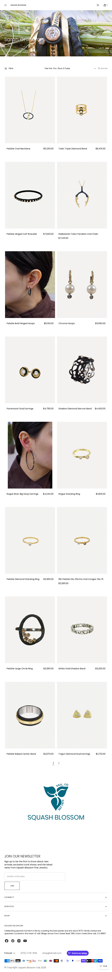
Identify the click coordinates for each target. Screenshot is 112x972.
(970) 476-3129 (28, 953)
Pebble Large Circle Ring (20, 668)
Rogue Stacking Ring (69, 494)
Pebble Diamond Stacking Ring (23, 579)
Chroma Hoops (66, 323)
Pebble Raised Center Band (21, 754)
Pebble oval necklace (18, 148)
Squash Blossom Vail (29, 967)
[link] (30, 110)
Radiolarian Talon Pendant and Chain (78, 234)
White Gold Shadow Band (71, 668)
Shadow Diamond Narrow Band (75, 408)
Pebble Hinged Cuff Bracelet (22, 234)
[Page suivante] (64, 763)
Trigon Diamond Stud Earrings (74, 754)
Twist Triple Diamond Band (72, 148)
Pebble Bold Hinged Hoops (21, 323)
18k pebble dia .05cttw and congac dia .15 (80, 579)
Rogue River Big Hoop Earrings (22, 494)
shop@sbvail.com (51, 953)
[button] (98, 5)
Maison (7, 29)
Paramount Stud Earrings (20, 408)
